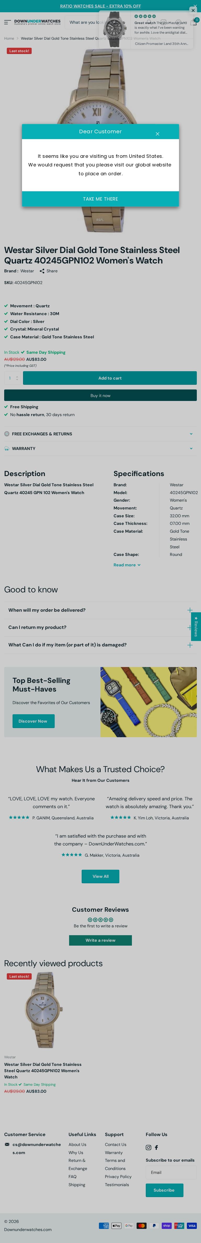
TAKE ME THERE (100, 199)
